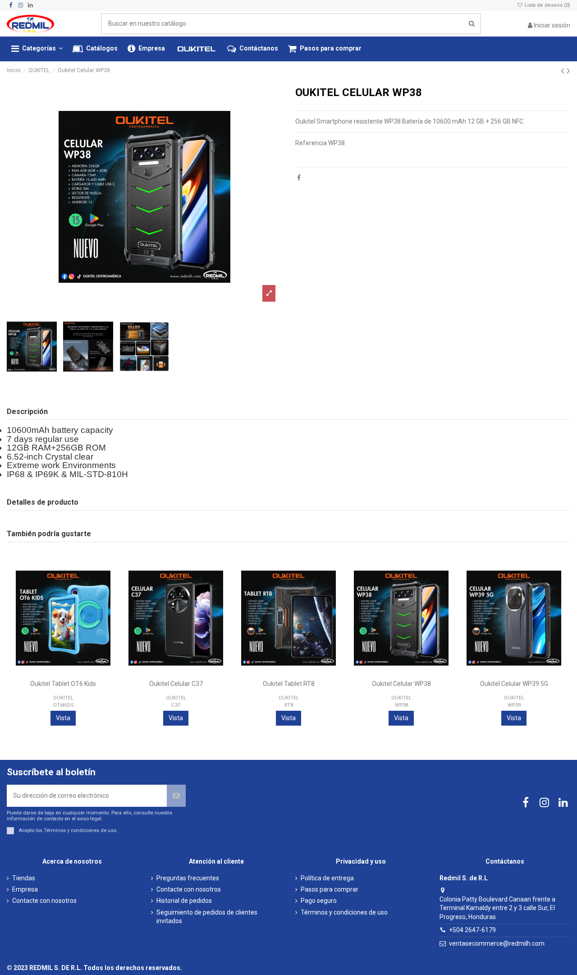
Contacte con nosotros (44, 900)
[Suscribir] (176, 796)
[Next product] (568, 70)
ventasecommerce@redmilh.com (497, 943)
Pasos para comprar (329, 889)
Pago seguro (319, 900)
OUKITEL (63, 698)
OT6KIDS (63, 705)
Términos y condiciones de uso (80, 830)
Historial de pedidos (184, 900)
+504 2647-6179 (472, 930)
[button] (37, 49)
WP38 (401, 705)
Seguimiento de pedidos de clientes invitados (206, 917)
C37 (175, 705)
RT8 (288, 705)
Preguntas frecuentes (187, 878)
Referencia (311, 143)
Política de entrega (327, 878)
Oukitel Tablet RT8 (289, 683)
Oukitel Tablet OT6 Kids (63, 683)
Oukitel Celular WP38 (401, 683)
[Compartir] (299, 177)
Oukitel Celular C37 (176, 683)
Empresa (25, 889)
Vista (63, 718)
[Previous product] (564, 70)
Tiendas (23, 878)
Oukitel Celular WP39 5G (514, 683)
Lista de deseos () (546, 5)
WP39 (514, 705)
